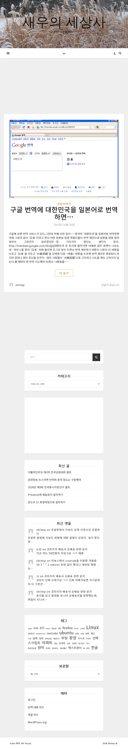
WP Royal (26, 743)
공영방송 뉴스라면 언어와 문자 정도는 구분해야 (54, 480)
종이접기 (81, 643)
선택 (95, 638)
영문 (55, 643)
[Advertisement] (64, 89)
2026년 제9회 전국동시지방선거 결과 (49, 487)
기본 (29, 638)
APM (35, 628)
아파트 (47, 643)
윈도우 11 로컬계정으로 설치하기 (46, 502)
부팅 (64, 638)
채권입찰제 (32, 648)
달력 (41, 638)
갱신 (93, 633)
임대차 (62, 643)
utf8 (82, 633)
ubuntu (66, 632)
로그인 (31, 700)
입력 (68, 643)
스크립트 (34, 643)
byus (54, 628)
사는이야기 (64, 204)
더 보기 (64, 273)
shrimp (19, 285)
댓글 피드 (33, 715)
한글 (94, 647)
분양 (72, 638)
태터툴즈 (63, 648)
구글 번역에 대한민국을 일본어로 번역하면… (64, 213)
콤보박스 (55, 648)
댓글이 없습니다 (110, 285)
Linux (92, 627)
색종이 (88, 638)
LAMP (82, 628)
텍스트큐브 (75, 648)
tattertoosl (40, 633)
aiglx (30, 628)
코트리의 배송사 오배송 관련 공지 (67, 549)
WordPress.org (37, 722)
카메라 (48, 648)
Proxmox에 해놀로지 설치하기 (45, 495)
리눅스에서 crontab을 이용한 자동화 (74, 561)
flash (76, 628)
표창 (88, 648)
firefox (67, 628)
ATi (42, 628)
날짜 (35, 638)
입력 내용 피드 (36, 707)
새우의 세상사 (64, 21)
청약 (41, 647)
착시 (88, 643)
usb (77, 633)
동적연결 (48, 638)
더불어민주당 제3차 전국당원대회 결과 (49, 472)
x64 (87, 633)
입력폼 (74, 643)
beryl (48, 628)
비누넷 (81, 638)
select (31, 633)
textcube (52, 633)
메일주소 (56, 638)
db (59, 628)
